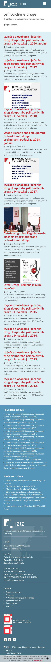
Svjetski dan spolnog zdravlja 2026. (20, 486)
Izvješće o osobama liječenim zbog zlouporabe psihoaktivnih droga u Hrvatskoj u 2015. (24, 309)
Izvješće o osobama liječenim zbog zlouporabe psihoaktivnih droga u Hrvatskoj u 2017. (24, 188)
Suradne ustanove (13, 592)
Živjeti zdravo (11, 604)
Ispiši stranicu (11, 25)
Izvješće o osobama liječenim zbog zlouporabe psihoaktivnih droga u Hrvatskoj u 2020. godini (25, 40)
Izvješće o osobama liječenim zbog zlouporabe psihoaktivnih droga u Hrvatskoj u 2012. (24, 382)
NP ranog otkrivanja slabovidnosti (20, 598)
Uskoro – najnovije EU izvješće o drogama (23, 460)
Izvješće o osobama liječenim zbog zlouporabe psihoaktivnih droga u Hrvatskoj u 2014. (24, 332)
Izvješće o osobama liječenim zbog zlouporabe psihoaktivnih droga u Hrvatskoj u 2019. (24, 64)
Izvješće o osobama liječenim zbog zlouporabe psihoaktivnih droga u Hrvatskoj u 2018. (24, 113)
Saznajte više (38, 660)
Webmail (9, 650)
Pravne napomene (13, 653)
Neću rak (10, 595)
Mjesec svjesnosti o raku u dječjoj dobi (22, 489)
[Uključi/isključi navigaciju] (44, 4)
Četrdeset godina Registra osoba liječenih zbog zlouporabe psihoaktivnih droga (25, 237)
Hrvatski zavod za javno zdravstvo (16, 19)
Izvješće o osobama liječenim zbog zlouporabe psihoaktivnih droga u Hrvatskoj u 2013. (24, 356)
